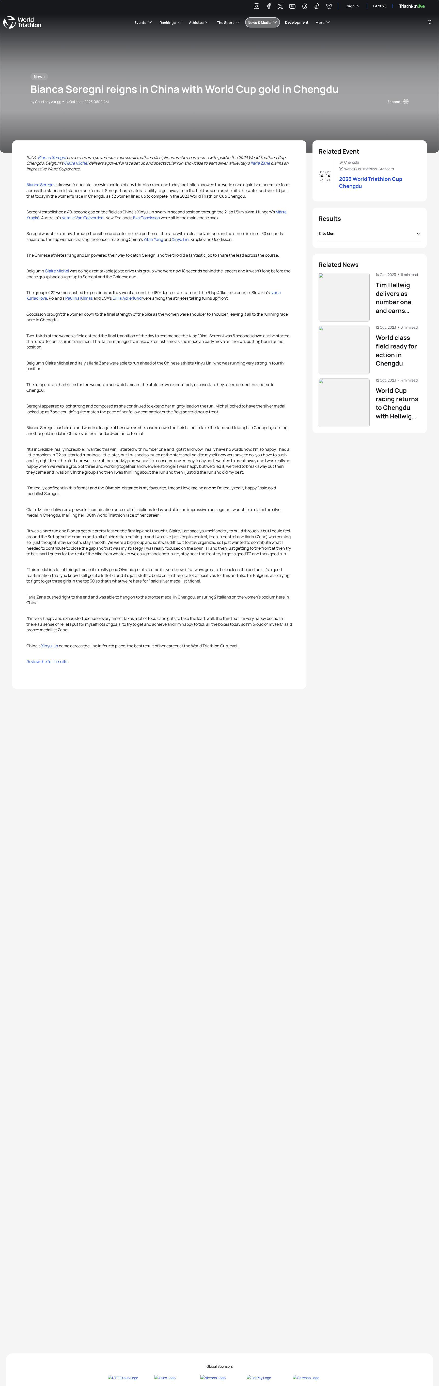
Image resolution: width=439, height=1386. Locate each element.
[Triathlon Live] (412, 6)
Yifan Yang (153, 239)
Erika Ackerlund (127, 298)
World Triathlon (22, 22)
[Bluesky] (329, 7)
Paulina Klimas (79, 298)
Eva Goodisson (146, 218)
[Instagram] (257, 7)
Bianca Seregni (52, 157)
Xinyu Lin (180, 239)
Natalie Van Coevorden (82, 218)
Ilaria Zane (260, 163)
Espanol (394, 101)
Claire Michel (76, 163)
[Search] (430, 22)
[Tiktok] (317, 7)
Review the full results (46, 661)
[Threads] (305, 7)
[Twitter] (280, 6)
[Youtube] (292, 6)
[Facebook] (269, 7)
